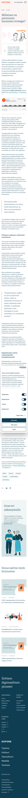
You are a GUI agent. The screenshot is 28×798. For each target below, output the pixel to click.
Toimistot (6, 765)
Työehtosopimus (20, 710)
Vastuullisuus (7, 756)
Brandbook (4, 792)
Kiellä (14, 429)
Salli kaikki (14, 420)
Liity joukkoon (19, 700)
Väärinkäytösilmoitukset (7, 782)
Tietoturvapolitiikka (6, 787)
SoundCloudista (13, 92)
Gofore (3, 114)
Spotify (3, 731)
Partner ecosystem (20, 707)
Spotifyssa (20, 463)
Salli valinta (14, 425)
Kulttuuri (18, 703)
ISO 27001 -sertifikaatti (7, 789)
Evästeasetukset (5, 780)
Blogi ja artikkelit (6, 701)
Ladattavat (4, 705)
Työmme (5, 748)
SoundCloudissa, (7, 465)
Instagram (4, 724)
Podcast (4, 707)
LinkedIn (4, 722)
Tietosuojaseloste (6, 784)
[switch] (24, 399)
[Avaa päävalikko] (20, 2)
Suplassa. (7, 467)
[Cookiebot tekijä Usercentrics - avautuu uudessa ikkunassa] (19, 368)
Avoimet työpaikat (20, 705)
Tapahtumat (4, 703)
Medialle (5, 761)
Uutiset (3, 698)
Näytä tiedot (19, 415)
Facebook (4, 727)
